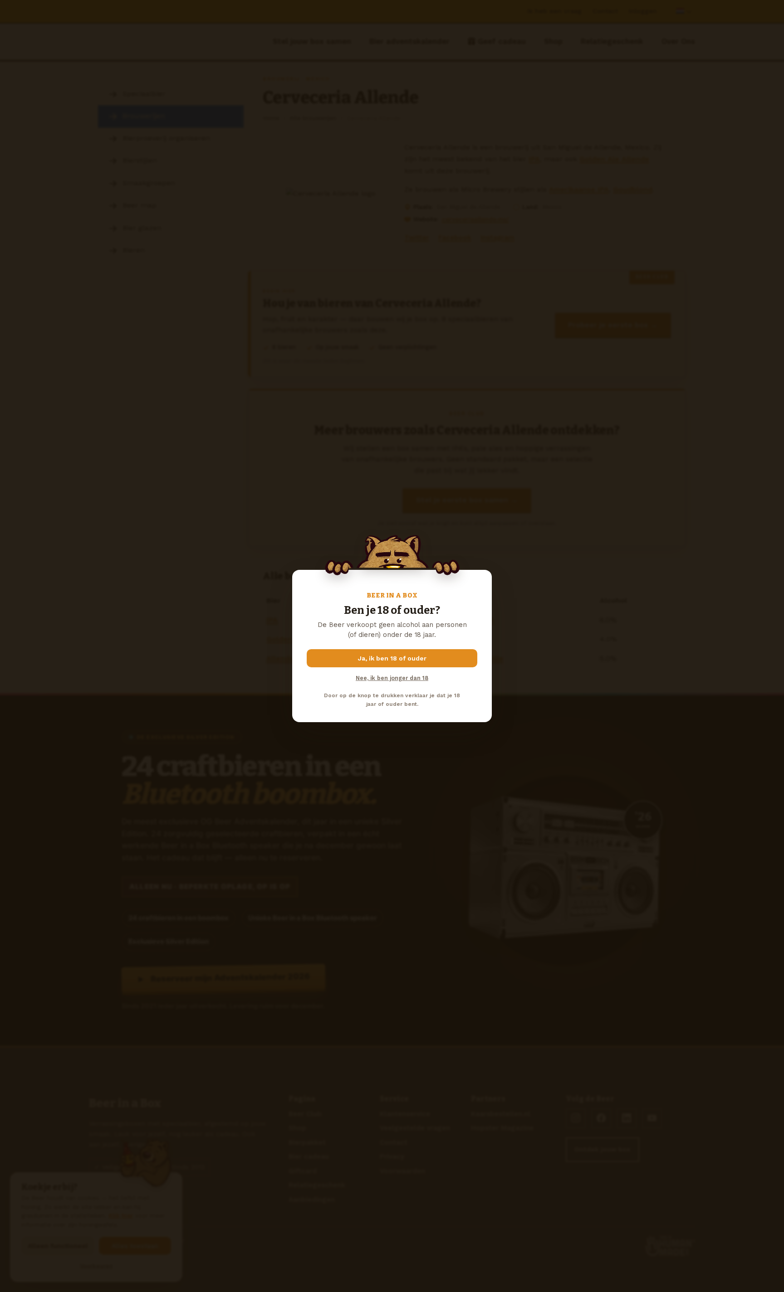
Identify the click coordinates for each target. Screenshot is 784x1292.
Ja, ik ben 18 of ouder (392, 658)
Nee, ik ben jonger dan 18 (392, 678)
